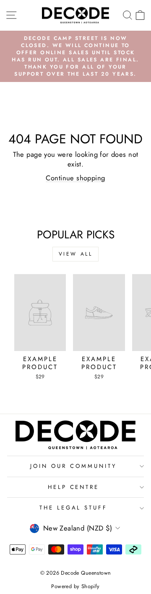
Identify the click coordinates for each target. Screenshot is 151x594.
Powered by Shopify (75, 586)
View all (76, 254)
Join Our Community (73, 466)
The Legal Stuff (73, 508)
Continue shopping (75, 178)
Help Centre (73, 487)
